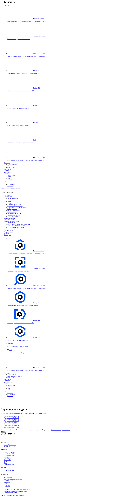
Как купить (7, 169)
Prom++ (6, 461)
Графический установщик (15, 206)
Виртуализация (11, 203)
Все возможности (12, 198)
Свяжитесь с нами (15, 188)
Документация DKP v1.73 (11, 421)
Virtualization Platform (10, 453)
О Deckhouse (11, 184)
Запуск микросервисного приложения (18, 224)
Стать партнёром (12, 167)
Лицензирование (9, 219)
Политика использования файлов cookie (15, 491)
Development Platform (10, 464)
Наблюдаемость (12, 209)
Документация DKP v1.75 (11, 418)
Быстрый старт (8, 230)
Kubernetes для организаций (15, 227)
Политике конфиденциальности (60, 430)
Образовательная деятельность (13, 479)
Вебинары (10, 179)
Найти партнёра (12, 164)
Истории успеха (8, 480)
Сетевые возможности (13, 210)
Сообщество (11, 175)
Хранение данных (12, 216)
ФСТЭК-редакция (9, 218)
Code (5, 463)
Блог (8, 178)
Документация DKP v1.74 (11, 419)
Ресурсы (6, 173)
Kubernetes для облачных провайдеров (18, 228)
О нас (5, 181)
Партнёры (7, 163)
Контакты (10, 183)
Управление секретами (14, 213)
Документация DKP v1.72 (11, 422)
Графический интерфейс (14, 204)
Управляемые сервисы (13, 215)
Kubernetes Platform (9, 452)
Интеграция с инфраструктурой (16, 207)
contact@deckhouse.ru (10, 445)
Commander (7, 460)
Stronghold (7, 457)
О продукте (7, 195)
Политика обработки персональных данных (17, 489)
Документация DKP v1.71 (11, 424)
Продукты (7, 5)
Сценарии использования (11, 221)
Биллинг (9, 201)
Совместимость (11, 212)
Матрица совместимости (14, 166)
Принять (3, 431)
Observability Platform (10, 455)
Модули (6, 233)
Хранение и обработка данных (16, 225)
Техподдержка (8, 172)
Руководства (7, 235)
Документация (5, 188)
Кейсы (9, 176)
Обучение (7, 170)
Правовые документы (10, 492)
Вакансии (10, 186)
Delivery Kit (7, 458)
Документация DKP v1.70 (11, 425)
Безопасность (11, 199)
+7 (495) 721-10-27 (9, 446)
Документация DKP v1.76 (11, 416)
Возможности (8, 196)
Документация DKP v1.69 (11, 427)
